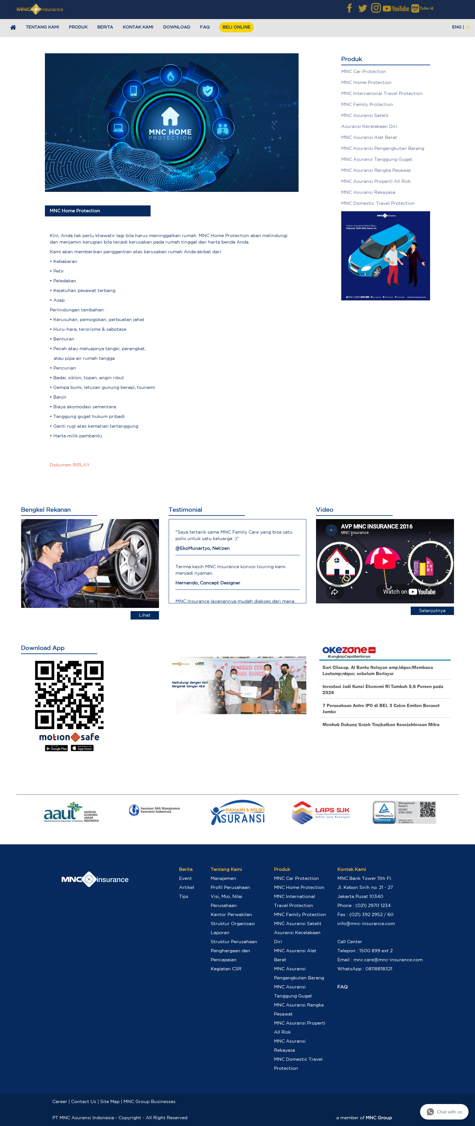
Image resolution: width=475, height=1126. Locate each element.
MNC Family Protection (367, 105)
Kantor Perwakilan (231, 915)
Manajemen (223, 879)
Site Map (110, 1102)
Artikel (186, 888)
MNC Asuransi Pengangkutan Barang (382, 149)
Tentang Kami (42, 27)
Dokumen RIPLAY (70, 465)
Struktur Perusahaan (234, 942)
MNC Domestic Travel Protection (378, 203)
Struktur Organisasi (233, 924)
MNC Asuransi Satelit (365, 116)
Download (176, 27)
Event (185, 879)
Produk (78, 27)
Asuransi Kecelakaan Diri (369, 127)
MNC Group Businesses (149, 1102)
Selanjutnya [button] (432, 611)
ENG (456, 27)
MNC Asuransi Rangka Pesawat (376, 170)
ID (467, 27)
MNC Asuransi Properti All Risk (376, 181)
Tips (183, 897)
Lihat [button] (145, 615)
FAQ (205, 27)
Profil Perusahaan (230, 888)
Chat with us (449, 1111)
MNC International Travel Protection (382, 94)
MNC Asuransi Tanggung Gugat (376, 160)
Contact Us (83, 1102)
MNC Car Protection (363, 72)
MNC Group (379, 1118)
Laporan (220, 933)
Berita (105, 27)
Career (59, 1102)
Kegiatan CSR (226, 969)
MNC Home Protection (366, 83)
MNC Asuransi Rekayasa (368, 192)
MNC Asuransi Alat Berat (369, 138)
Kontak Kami (138, 27)
